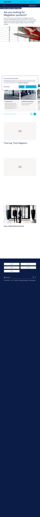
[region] (20, 83)
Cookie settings (7, 86)
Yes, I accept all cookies (31, 86)
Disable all (22, 86)
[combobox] (32, 6)
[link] (5, 8)
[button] (35, 114)
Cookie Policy (20, 82)
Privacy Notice (25, 82)
